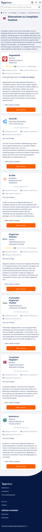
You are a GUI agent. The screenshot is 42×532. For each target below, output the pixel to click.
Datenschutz (5, 488)
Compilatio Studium (23, 13)
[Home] (1, 12)
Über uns (4, 501)
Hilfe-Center (5, 518)
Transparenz (5, 491)
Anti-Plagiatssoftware (13, 13)
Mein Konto (5, 514)
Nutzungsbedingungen (8, 495)
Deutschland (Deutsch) (16, 526)
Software (4, 505)
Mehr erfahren (21, 110)
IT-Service (6, 13)
